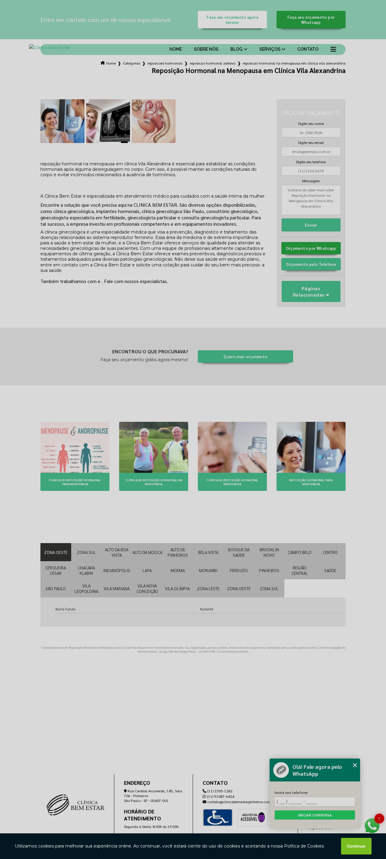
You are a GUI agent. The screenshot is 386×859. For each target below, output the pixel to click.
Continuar (356, 846)
